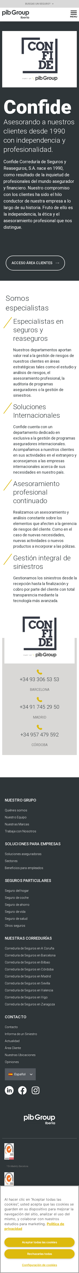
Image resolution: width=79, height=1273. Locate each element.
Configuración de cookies (39, 1265)
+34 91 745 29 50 (39, 707)
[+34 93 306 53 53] (39, 672)
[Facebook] (22, 1090)
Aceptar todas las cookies (39, 1242)
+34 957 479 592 (39, 735)
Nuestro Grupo (20, 800)
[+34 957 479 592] (39, 727)
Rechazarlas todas (39, 1254)
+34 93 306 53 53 (39, 679)
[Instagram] (35, 1090)
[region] (39, 1229)
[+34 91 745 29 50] (39, 699)
